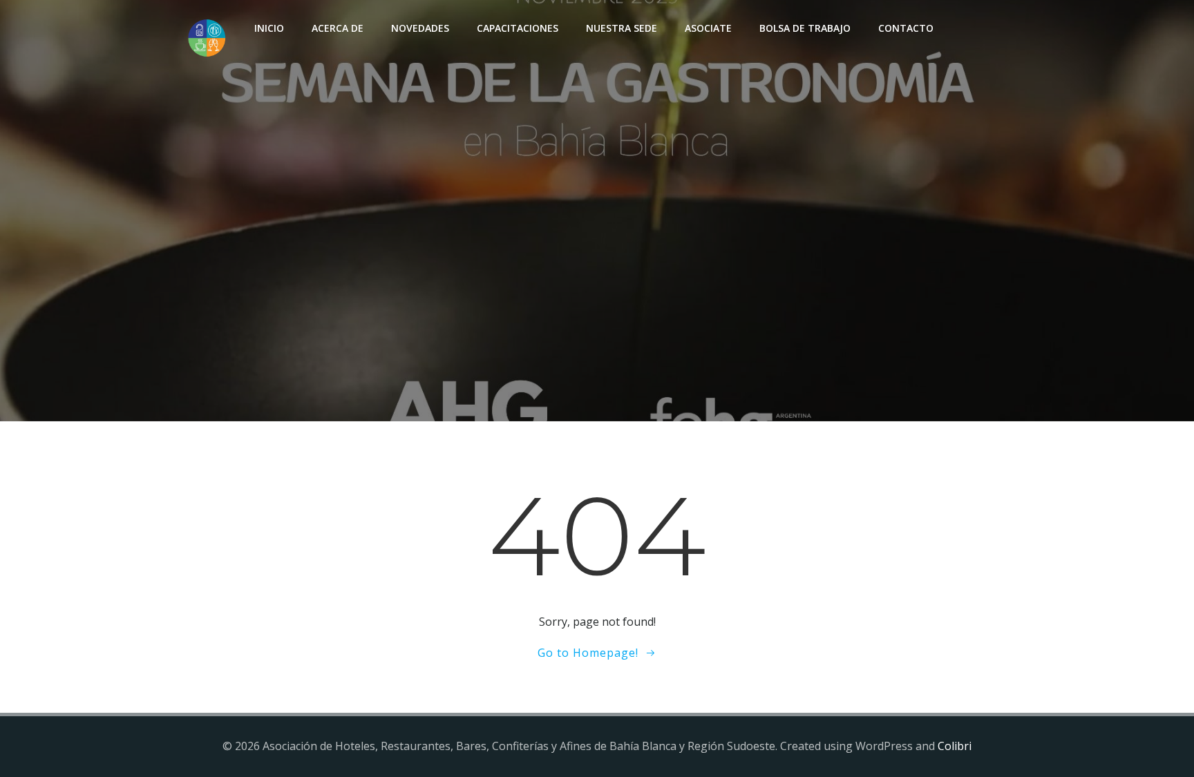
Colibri (955, 746)
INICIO (269, 28)
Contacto (906, 28)
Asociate (708, 28)
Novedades (420, 28)
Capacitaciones (517, 28)
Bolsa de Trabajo (805, 28)
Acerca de (337, 28)
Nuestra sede (621, 28)
